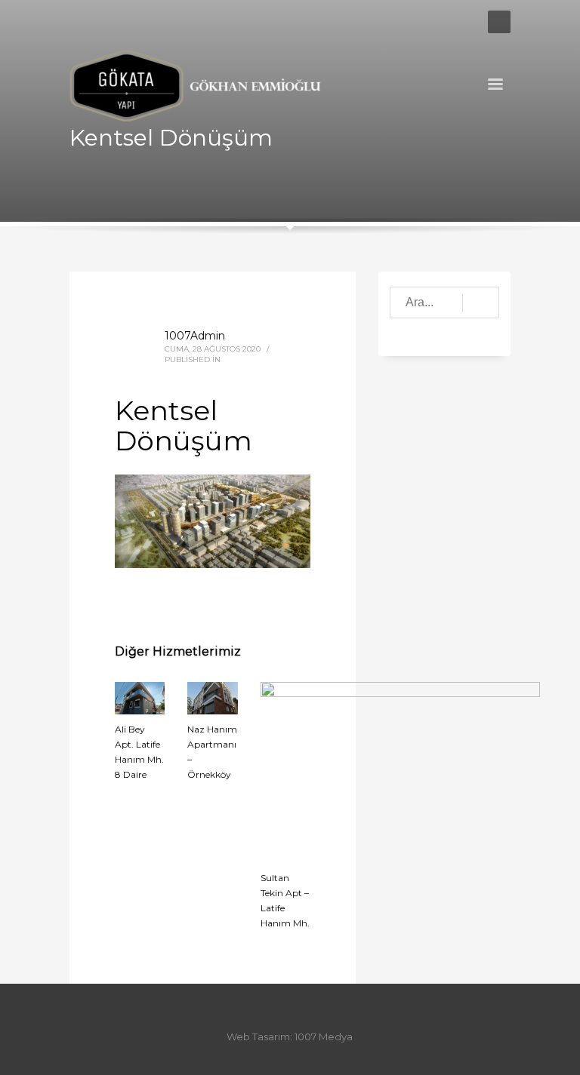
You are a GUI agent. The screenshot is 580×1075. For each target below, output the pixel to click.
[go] (480, 303)
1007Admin (195, 335)
